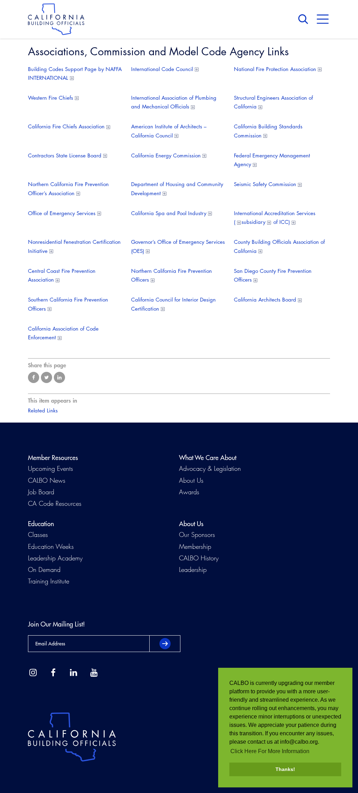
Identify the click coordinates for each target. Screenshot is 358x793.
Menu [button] (322, 19)
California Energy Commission (166, 155)
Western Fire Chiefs (50, 97)
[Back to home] (56, 19)
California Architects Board (265, 299)
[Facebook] (53, 672)
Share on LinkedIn (59, 377)
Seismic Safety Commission (265, 184)
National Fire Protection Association (275, 69)
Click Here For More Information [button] (269, 751)
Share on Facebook (33, 377)
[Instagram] (32, 672)
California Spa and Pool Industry (168, 213)
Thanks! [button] (285, 769)
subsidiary (253, 222)
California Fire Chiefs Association (66, 126)
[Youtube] (93, 672)
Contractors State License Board (64, 155)
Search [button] (305, 19)
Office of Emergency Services (61, 213)
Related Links (43, 410)
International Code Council (162, 69)
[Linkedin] (73, 672)
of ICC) (281, 222)
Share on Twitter (46, 377)
